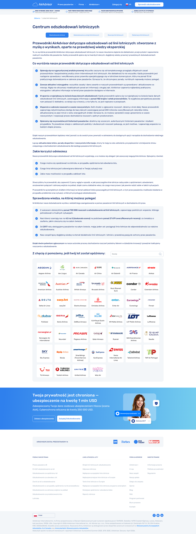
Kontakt (132, 507)
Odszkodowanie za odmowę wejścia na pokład (50, 490)
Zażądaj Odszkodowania (69, 419)
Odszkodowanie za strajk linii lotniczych (86, 35)
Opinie (131, 486)
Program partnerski (136, 498)
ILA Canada (46, 528)
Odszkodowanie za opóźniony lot (45, 473)
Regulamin (152, 473)
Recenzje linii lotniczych (115, 35)
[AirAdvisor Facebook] (154, 515)
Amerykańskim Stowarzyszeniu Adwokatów (71, 528)
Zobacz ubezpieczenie (44, 419)
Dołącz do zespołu (136, 482)
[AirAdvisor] (43, 4)
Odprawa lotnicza (89, 469)
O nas (131, 469)
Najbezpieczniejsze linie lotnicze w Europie (99, 477)
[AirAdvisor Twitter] (158, 515)
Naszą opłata (134, 477)
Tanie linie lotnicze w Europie (94, 482)
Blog (131, 490)
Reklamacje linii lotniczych (140, 35)
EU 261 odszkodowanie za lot (44, 469)
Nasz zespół (133, 473)
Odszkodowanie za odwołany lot (45, 477)
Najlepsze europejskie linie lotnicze (96, 473)
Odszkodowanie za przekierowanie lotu (47, 494)
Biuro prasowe (134, 503)
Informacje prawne (155, 465)
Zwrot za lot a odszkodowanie (44, 482)
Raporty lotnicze (89, 494)
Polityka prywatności (155, 469)
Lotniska (36, 498)
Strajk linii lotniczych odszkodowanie (97, 465)
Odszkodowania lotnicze (57, 35)
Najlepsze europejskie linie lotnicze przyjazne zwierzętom (104, 486)
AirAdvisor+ (94, 4)
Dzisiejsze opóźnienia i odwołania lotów (97, 490)
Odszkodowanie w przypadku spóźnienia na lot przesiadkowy (56, 486)
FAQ (131, 494)
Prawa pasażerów (65, 4)
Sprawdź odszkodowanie (149, 4)
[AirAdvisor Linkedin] (161, 515)
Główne (37, 18)
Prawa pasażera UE (40, 465)
